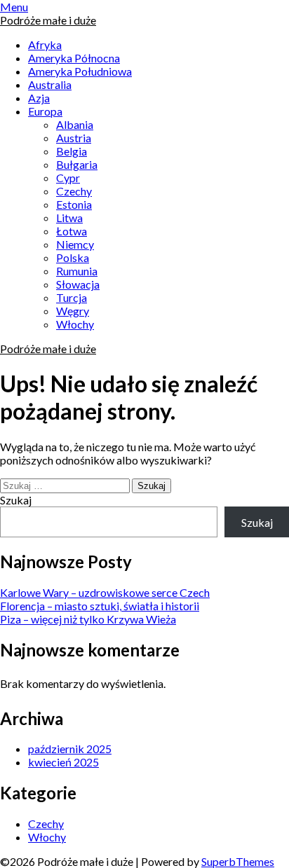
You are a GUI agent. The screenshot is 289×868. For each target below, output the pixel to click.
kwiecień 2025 (63, 762)
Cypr (68, 177)
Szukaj (16, 500)
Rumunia (77, 270)
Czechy (74, 191)
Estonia (74, 204)
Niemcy (75, 244)
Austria (73, 137)
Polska (72, 257)
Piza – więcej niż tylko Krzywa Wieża (88, 619)
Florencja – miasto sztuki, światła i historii (99, 605)
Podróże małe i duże (48, 20)
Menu (14, 6)
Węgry (72, 310)
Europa (45, 111)
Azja (39, 97)
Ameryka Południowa (80, 71)
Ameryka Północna (74, 57)
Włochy (75, 324)
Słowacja (78, 284)
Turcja (71, 297)
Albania (74, 124)
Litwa (69, 217)
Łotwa (71, 230)
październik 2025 (70, 748)
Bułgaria (77, 164)
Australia (50, 84)
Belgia (71, 151)
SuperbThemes (237, 861)
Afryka (45, 44)
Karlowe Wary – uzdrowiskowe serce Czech (105, 592)
